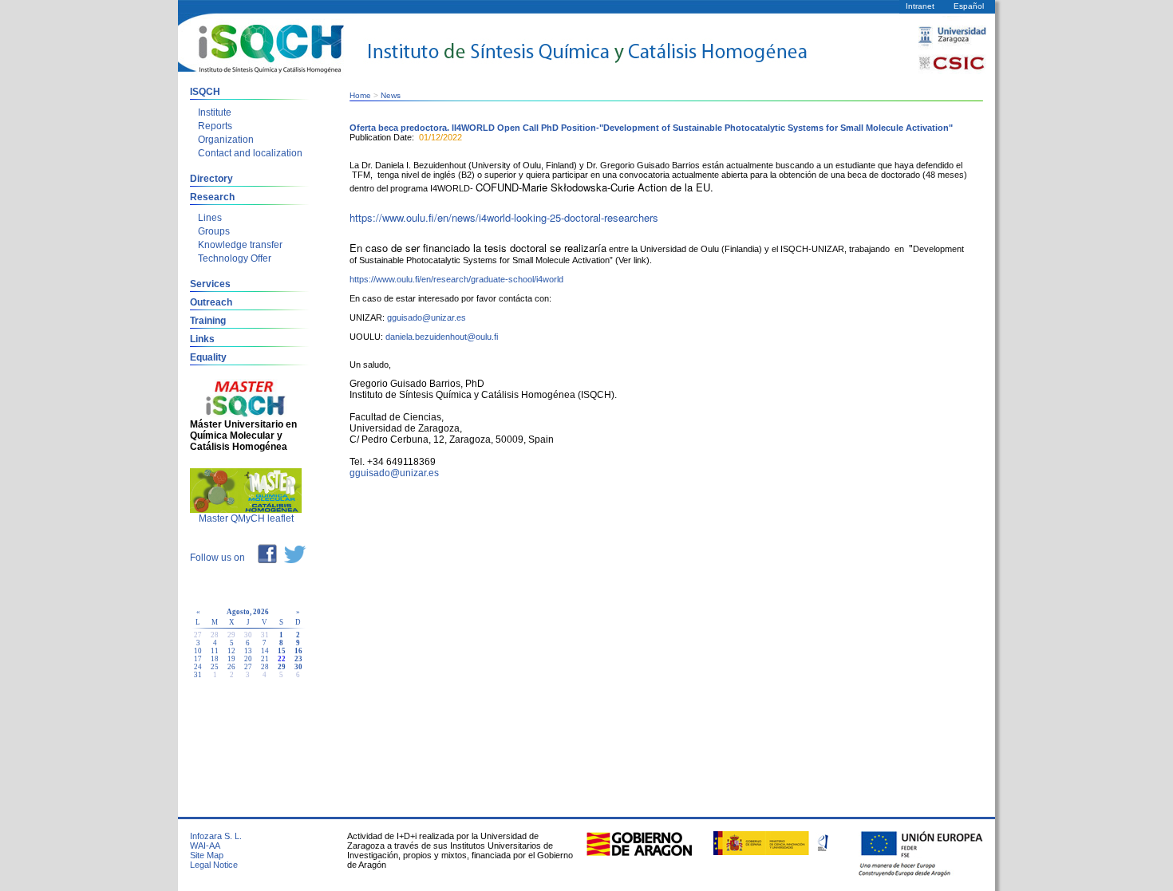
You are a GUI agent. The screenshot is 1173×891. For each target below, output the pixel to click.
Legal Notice (214, 864)
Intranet (920, 6)
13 (248, 651)
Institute (214, 112)
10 (198, 651)
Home (360, 95)
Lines (210, 217)
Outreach (211, 302)
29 (282, 667)
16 (298, 651)
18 (215, 659)
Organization (226, 139)
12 (231, 651)
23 (298, 659)
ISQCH (205, 91)
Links (202, 339)
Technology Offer (234, 258)
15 (282, 651)
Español (969, 6)
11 (215, 651)
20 (248, 659)
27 (248, 667)
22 (282, 659)
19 (231, 659)
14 (265, 651)
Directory (211, 178)
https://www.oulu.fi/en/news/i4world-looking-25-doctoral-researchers (504, 217)
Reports (215, 126)
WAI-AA (205, 845)
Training (208, 320)
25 (215, 667)
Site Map (206, 855)
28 (265, 667)
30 (298, 667)
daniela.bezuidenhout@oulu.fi (441, 336)
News (391, 95)
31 (198, 675)
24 (198, 667)
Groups (214, 231)
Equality (208, 357)
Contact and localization (250, 153)
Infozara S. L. (216, 836)
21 (265, 659)
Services (210, 284)
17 (198, 659)
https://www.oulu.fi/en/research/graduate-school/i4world (456, 279)
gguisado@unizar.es (426, 317)
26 (231, 667)
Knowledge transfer (240, 244)
